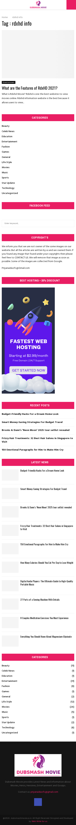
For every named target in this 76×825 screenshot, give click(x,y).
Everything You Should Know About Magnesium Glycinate (46, 636)
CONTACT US (21, 258)
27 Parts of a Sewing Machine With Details (40, 599)
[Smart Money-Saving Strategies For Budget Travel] (10, 493)
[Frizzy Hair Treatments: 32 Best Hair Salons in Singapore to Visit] (10, 530)
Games (5, 152)
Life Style (7, 162)
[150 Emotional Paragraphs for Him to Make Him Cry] (10, 548)
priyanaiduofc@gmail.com (44, 792)
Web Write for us (39, 821)
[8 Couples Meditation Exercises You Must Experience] (10, 622)
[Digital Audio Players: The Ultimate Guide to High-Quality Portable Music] (10, 585)
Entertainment (8, 82)
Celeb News (8, 131)
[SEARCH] (70, 223)
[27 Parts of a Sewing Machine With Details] (10, 604)
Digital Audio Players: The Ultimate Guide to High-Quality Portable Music (46, 582)
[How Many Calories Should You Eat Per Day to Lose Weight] (10, 567)
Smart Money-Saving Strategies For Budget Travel (32, 422)
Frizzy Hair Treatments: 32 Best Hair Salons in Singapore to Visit (37, 440)
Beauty (5, 126)
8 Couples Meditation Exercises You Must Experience (44, 618)
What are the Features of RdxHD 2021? (29, 88)
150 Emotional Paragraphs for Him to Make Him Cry (32, 450)
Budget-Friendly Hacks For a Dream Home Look (30, 414)
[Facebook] (38, 802)
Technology (8, 188)
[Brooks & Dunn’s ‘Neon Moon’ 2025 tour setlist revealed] (10, 511)
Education (7, 137)
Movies (6, 167)
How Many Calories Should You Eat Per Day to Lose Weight (46, 562)
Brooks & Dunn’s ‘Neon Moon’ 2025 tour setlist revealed (35, 430)
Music (5, 173)
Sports (5, 178)
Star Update (8, 183)
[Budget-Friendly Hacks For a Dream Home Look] (10, 475)
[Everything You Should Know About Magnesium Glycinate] (10, 641)
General (6, 157)
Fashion (6, 147)
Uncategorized (10, 193)
